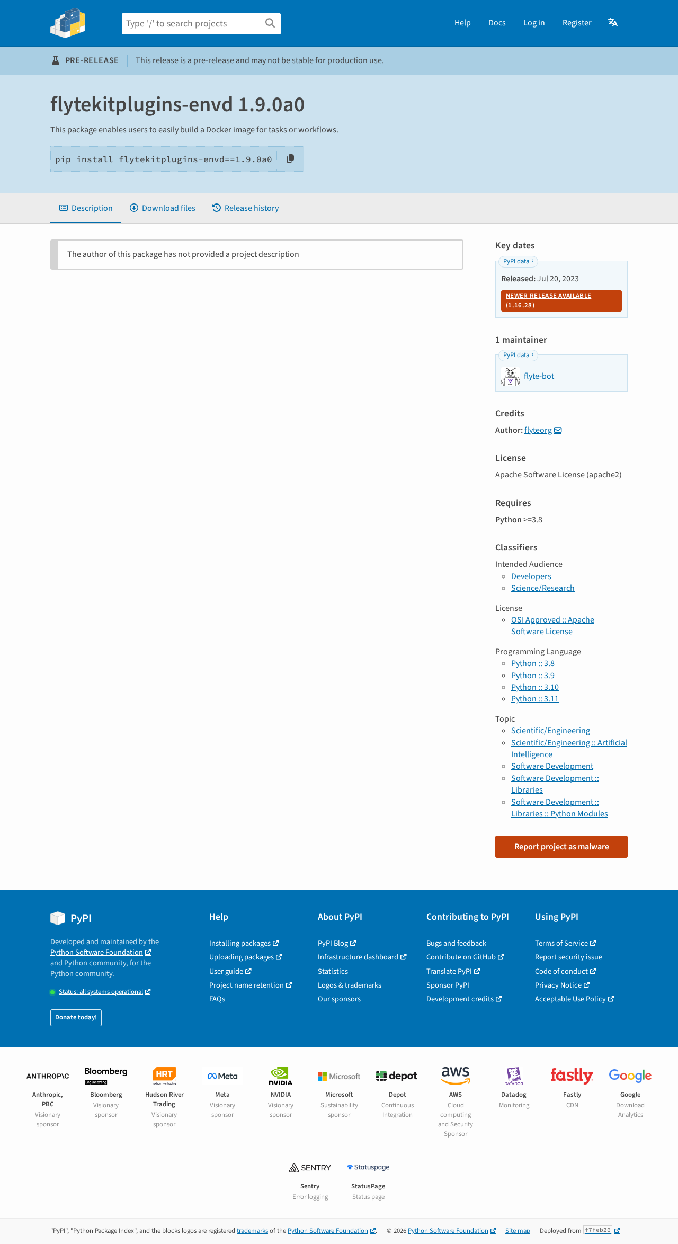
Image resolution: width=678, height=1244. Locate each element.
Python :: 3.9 (533, 675)
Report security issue (568, 957)
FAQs (217, 999)
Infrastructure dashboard (358, 957)
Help (462, 23)
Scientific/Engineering (550, 730)
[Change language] (614, 23)
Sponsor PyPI (447, 985)
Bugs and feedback (456, 943)
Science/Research (543, 588)
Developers (531, 576)
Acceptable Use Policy (570, 999)
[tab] (85, 208)
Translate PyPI (449, 971)
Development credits (460, 999)
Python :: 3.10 (535, 687)
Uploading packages (241, 957)
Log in (534, 23)
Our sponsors (339, 999)
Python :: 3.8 (533, 663)
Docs (497, 23)
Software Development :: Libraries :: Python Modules (559, 808)
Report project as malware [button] (561, 846)
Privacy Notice (558, 985)
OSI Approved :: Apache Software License (552, 625)
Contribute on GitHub (461, 957)
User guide (226, 971)
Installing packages (240, 943)
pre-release (213, 60)
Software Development (552, 766)
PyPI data (516, 261)
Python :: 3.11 (535, 699)
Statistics (333, 971)
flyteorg (538, 430)
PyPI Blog (333, 943)
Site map (517, 1231)
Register (577, 23)
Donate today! (76, 1017)
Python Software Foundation (96, 952)
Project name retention (246, 985)
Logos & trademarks (349, 985)
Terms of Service (561, 943)
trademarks (252, 1231)
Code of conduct (561, 971)
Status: (101, 992)
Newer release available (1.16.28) (548, 300)
